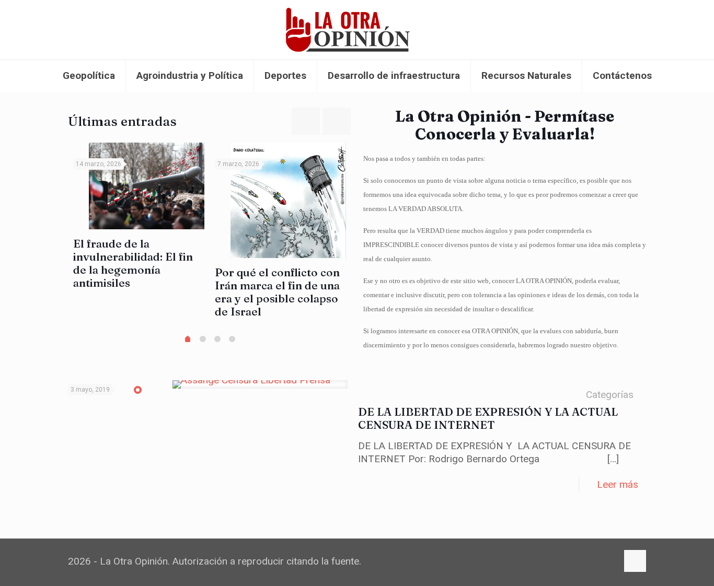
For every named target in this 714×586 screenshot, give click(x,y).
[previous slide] (306, 121)
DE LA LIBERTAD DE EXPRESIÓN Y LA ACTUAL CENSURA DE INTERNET (488, 418)
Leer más (617, 484)
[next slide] (337, 121)
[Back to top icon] (635, 561)
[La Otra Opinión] (357, 30)
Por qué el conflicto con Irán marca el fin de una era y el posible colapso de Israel (277, 291)
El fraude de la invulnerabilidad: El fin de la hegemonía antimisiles (133, 263)
